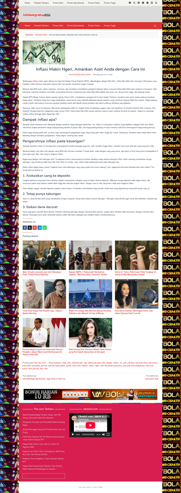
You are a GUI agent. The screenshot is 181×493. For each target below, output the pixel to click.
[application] (90, 425)
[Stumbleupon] (147, 3)
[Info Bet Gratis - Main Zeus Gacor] (37, 14)
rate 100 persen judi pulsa (111, 365)
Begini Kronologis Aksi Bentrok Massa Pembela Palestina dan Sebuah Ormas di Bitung (90, 312)
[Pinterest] (138, 3)
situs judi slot (33, 368)
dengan (109, 362)
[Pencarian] (154, 25)
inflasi (35, 81)
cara (85, 362)
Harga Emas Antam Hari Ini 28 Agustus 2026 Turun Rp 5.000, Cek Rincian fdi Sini (44, 453)
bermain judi (77, 362)
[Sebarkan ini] (25, 228)
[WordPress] (152, 3)
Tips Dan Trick (40, 362)
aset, (69, 362)
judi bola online (141, 362)
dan (103, 362)
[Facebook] (130, 3)
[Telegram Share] (39, 228)
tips (41, 368)
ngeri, (97, 365)
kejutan (85, 365)
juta (79, 365)
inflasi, (116, 362)
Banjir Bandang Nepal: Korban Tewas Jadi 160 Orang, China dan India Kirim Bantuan (42, 416)
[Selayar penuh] (108, 434)
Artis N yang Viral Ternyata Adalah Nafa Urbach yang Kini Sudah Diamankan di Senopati (90, 350)
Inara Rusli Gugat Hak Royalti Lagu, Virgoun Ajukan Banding (42, 312)
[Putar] (73, 434)
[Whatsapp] (44, 228)
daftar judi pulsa (94, 362)
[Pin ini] (35, 228)
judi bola (130, 362)
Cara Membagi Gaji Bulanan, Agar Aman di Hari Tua (44, 377)
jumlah (68, 365)
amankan (57, 362)
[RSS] (156, 3)
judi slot (44, 365)
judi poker (36, 365)
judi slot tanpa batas (56, 365)
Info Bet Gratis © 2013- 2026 (90, 487)
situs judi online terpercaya (134, 365)
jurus (75, 365)
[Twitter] (134, 3)
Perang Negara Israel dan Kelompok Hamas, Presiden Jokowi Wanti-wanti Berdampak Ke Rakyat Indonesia (43, 352)
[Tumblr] (143, 3)
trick (46, 368)
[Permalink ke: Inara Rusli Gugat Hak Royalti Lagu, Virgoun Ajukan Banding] (44, 294)
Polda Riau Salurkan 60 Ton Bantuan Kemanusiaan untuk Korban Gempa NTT (43, 438)
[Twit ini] (30, 228)
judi (124, 362)
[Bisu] (103, 434)
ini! (121, 362)
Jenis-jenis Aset (151, 377)
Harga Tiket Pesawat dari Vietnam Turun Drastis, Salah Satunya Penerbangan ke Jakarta (43, 467)
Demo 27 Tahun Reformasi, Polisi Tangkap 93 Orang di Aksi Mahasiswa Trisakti (135, 273)
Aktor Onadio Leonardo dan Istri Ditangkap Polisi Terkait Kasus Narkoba (42, 273)
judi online (27, 365)
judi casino (153, 362)
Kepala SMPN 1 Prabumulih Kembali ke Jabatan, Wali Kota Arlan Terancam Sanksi (88, 273)
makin (91, 365)
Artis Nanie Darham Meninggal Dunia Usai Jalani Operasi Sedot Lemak (134, 312)
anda (64, 362)
